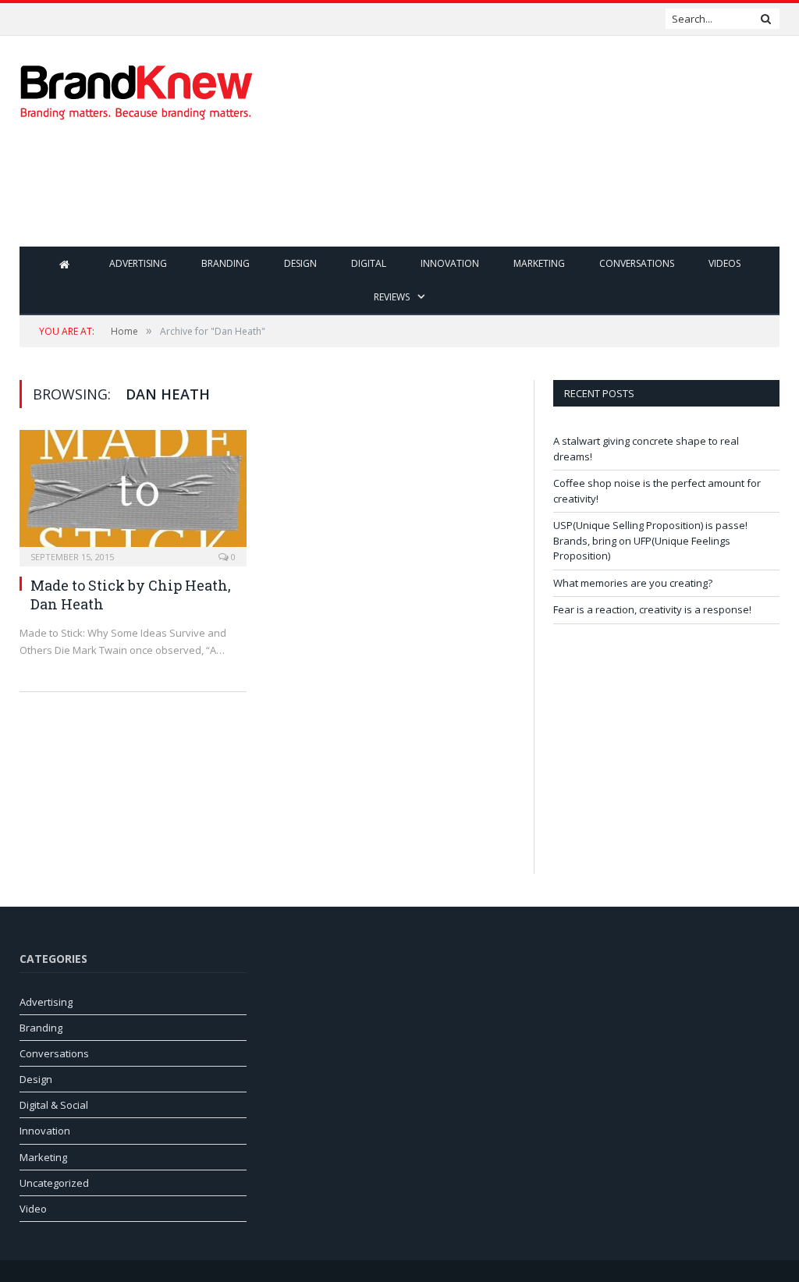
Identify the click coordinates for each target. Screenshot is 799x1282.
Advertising (138, 263)
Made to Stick (77, 585)
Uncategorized (54, 1183)
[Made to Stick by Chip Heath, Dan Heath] (133, 493)
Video (33, 1209)
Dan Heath (67, 604)
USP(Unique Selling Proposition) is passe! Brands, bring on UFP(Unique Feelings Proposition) (650, 540)
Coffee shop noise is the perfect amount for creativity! (156, 19)
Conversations (636, 263)
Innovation (450, 263)
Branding (225, 263)
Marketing (539, 263)
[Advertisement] (499, 195)
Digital (368, 263)
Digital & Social (54, 1105)
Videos (724, 263)
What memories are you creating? (632, 583)
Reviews (392, 297)
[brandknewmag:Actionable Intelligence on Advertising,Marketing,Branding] (137, 88)
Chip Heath (188, 585)
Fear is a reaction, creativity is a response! (652, 609)
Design (300, 263)
